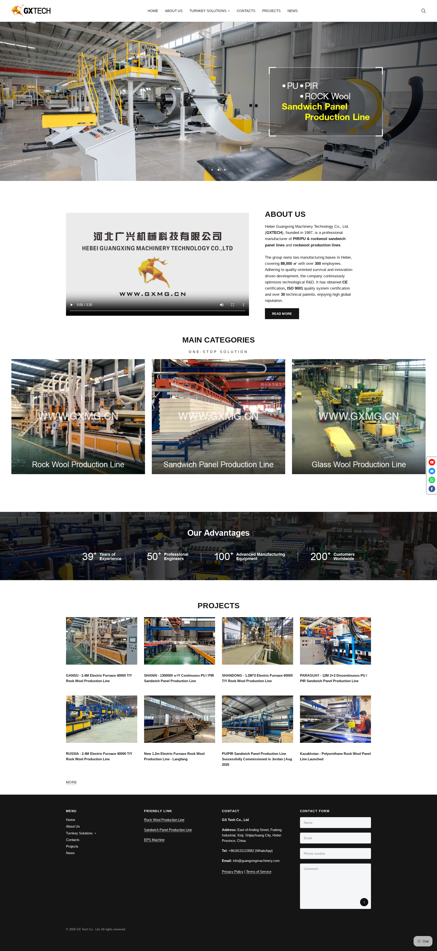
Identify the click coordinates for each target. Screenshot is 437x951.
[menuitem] (153, 11)
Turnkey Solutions (207, 11)
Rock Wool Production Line (164, 820)
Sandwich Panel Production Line (168, 830)
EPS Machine (154, 840)
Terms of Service (258, 871)
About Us (174, 11)
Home (153, 11)
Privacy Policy (232, 871)
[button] (282, 313)
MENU (71, 811)
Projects (271, 11)
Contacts (246, 11)
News (292, 11)
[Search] (422, 11)
